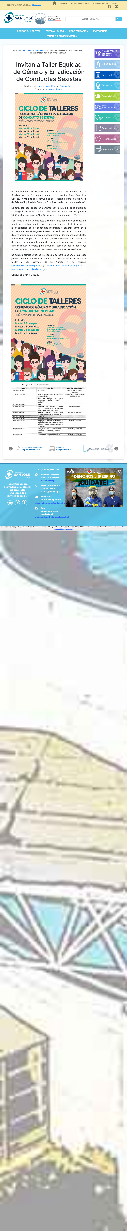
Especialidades (55, 31)
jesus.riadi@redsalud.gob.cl (25, 265)
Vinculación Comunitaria (62, 36)
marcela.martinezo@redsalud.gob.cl (30, 269)
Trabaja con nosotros (80, 3)
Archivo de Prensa (54, 89)
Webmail (63, 3)
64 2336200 (36, 5)
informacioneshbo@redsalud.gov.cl (52, 503)
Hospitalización (78, 31)
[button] (11, 449)
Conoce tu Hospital (28, 31)
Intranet (114, 3)
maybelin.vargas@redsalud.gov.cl (64, 265)
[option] (29, 449)
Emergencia (100, 31)
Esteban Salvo (66, 86)
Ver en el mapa (48, 480)
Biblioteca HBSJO (100, 3)
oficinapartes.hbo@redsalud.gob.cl (52, 517)
